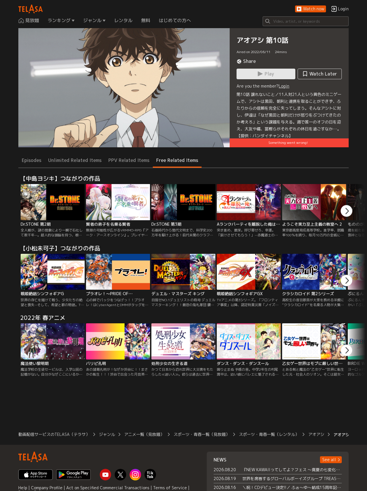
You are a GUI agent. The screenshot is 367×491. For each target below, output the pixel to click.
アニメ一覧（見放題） (144, 434)
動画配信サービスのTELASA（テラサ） (54, 434)
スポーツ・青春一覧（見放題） (201, 434)
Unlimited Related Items (74, 160)
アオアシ (316, 434)
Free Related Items (177, 160)
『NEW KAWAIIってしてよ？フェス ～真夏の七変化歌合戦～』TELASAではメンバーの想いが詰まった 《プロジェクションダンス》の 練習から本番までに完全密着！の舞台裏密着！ (292, 469)
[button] (310, 9)
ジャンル (107, 434)
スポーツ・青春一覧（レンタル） (269, 434)
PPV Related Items (128, 160)
